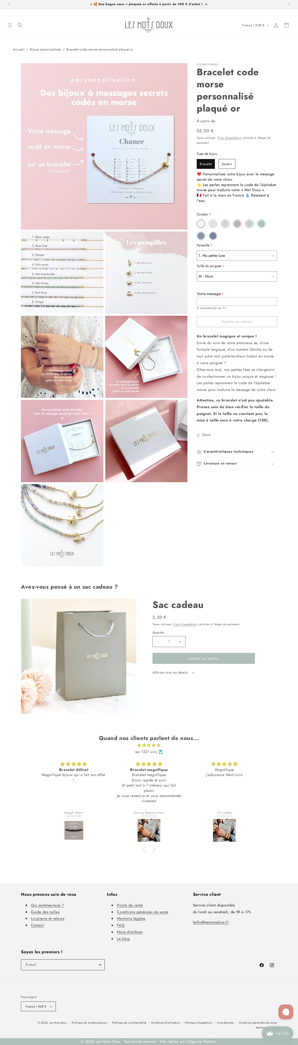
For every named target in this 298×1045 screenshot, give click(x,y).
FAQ (121, 925)
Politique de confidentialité (129, 1023)
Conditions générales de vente (142, 912)
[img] (149, 745)
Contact (37, 925)
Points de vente (130, 905)
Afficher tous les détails (170, 672)
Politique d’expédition (198, 1023)
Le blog (123, 938)
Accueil (18, 49)
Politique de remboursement (89, 1023)
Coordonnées (225, 1023)
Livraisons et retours (47, 918)
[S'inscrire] (99, 964)
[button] (10, 25)
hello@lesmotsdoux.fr (211, 922)
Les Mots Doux (58, 1023)
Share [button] (206, 434)
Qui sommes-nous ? (47, 905)
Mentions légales (131, 918)
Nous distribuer (130, 932)
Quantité (158, 632)
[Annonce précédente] (9, 4)
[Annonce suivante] (289, 4)
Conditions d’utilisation (165, 1023)
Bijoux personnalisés (45, 49)
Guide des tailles (45, 912)
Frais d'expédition (230, 138)
